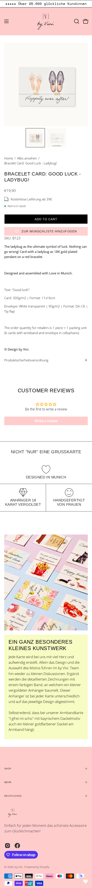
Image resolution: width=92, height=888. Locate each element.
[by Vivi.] (46, 21)
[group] (46, 3)
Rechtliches (12, 796)
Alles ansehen (27, 158)
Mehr (7, 782)
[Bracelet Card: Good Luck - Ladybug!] (35, 137)
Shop (7, 768)
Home (8, 158)
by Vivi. (19, 867)
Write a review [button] (46, 421)
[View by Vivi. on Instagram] (7, 845)
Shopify (44, 867)
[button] (76, 21)
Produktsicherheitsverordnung (26, 360)
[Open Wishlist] (85, 881)
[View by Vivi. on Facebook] (17, 845)
